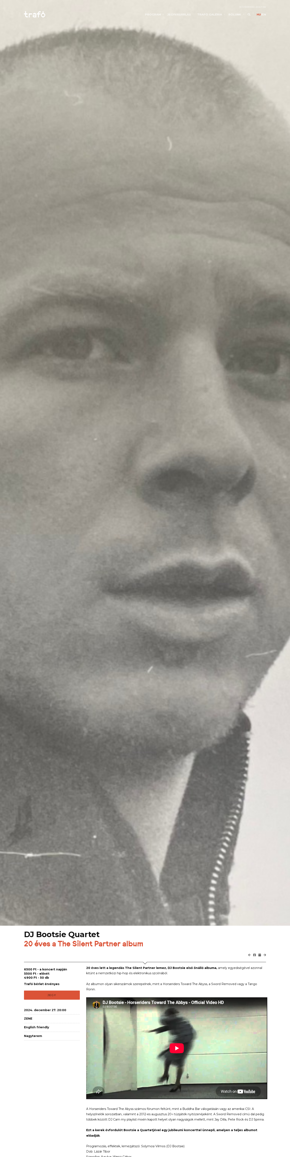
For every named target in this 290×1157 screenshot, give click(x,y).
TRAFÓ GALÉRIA (209, 14)
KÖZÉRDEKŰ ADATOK (252, 7)
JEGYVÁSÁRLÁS (179, 14)
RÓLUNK (234, 14)
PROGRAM (153, 14)
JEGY (52, 995)
